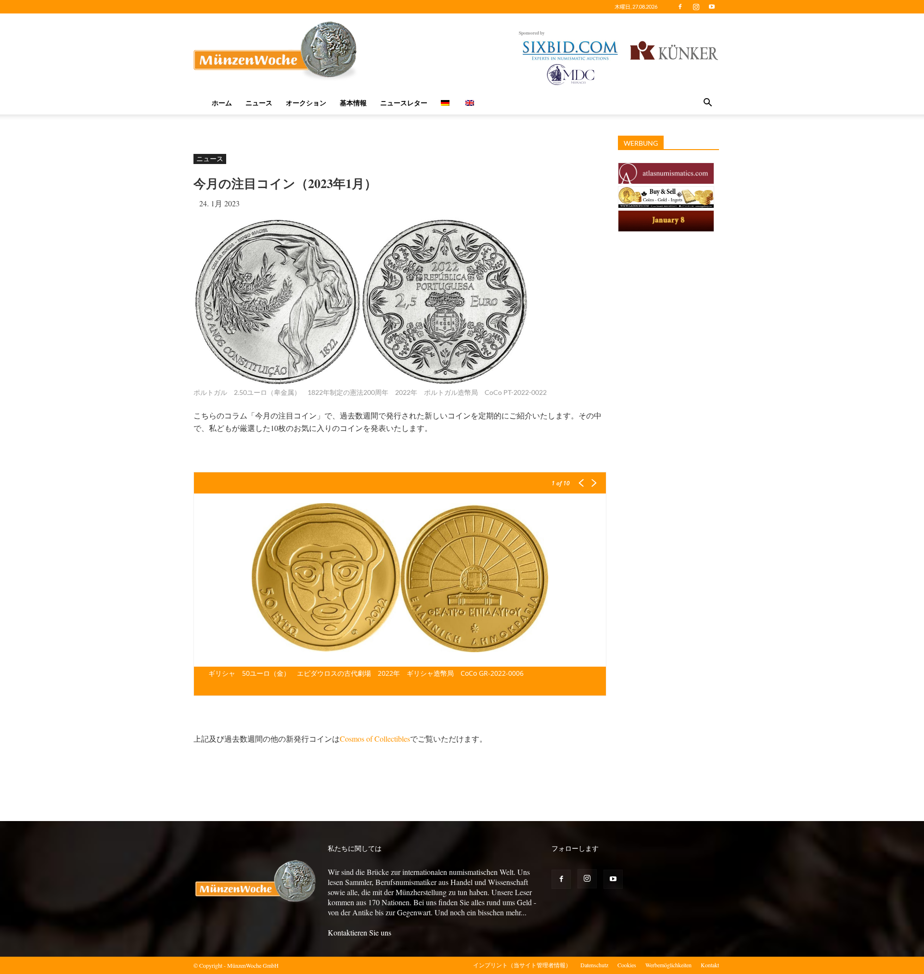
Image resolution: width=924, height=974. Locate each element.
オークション (306, 103)
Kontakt (710, 965)
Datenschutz (594, 965)
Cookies (626, 965)
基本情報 (353, 103)
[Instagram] (696, 6)
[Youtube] (712, 6)
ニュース (258, 103)
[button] (707, 103)
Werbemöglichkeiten (668, 965)
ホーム (222, 103)
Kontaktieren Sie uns (359, 932)
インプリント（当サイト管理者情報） (522, 965)
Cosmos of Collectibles (375, 739)
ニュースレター (403, 103)
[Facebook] (680, 6)
